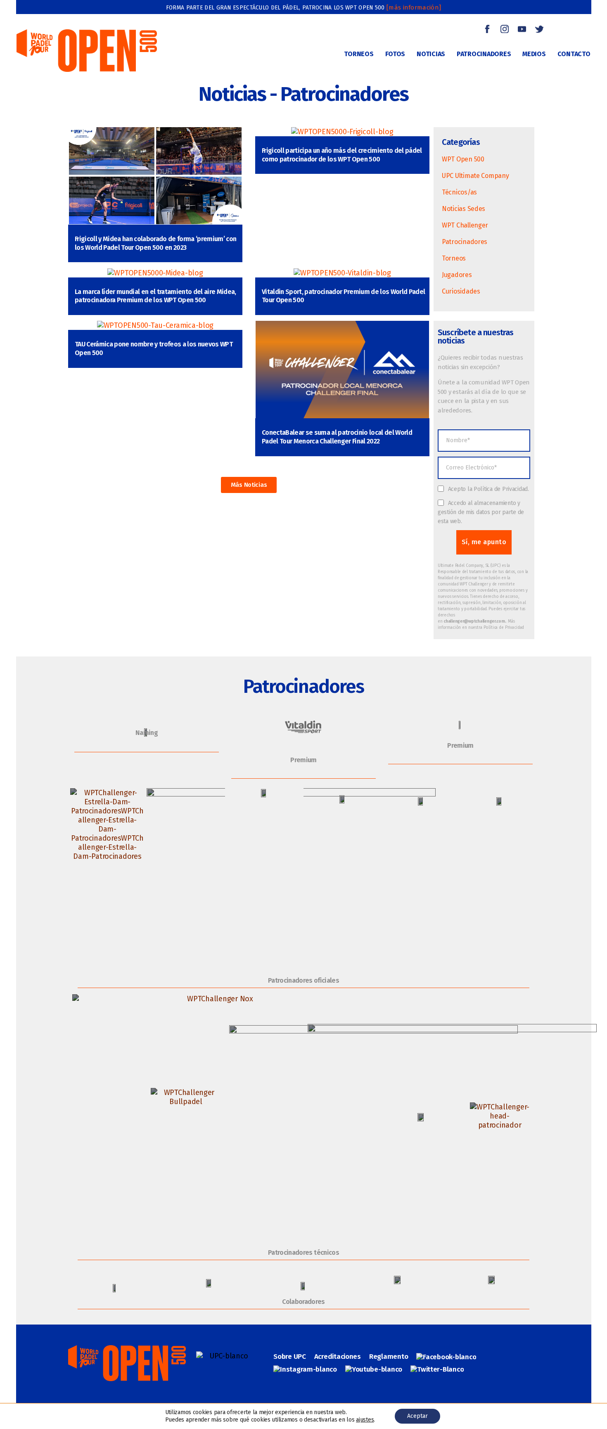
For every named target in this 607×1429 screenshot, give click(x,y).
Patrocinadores (464, 242)
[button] (249, 485)
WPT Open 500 (463, 159)
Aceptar (417, 1416)
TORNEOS (358, 54)
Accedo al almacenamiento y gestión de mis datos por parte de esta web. (481, 512)
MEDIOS (533, 54)
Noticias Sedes (463, 209)
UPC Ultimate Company (475, 176)
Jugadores (457, 275)
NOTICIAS (431, 54)
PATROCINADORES (484, 54)
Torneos (454, 258)
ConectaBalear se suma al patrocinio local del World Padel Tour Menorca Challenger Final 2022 (337, 437)
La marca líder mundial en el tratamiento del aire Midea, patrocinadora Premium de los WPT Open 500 (155, 296)
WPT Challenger (465, 225)
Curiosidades (461, 291)
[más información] (413, 7)
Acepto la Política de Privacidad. (488, 489)
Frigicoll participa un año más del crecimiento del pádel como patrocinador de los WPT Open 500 (342, 155)
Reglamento (388, 1356)
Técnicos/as (459, 192)
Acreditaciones (337, 1356)
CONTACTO (573, 54)
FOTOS (395, 54)
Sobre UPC (289, 1356)
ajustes (365, 1419)
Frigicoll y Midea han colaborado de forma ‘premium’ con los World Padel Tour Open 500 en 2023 (155, 243)
